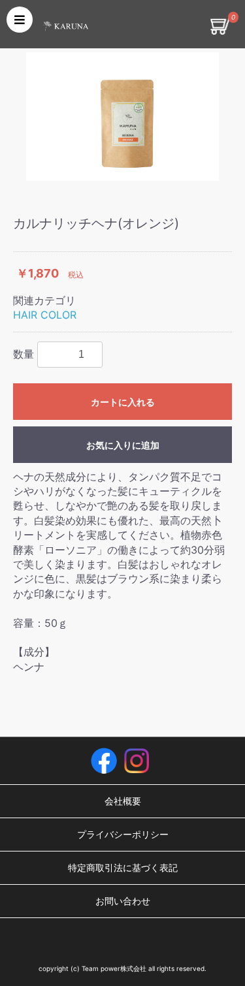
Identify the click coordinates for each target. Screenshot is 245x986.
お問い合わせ (122, 900)
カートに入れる (123, 402)
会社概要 (123, 800)
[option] (122, 116)
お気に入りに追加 (122, 445)
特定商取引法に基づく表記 (123, 867)
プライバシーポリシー (123, 834)
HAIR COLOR (44, 314)
